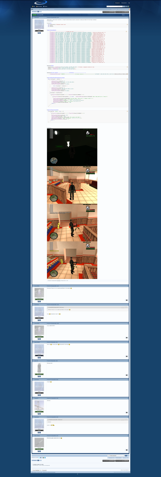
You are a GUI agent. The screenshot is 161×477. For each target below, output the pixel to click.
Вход (34, 6)
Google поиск (128, 6)
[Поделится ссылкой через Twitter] (39, 457)
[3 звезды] (126, 14)
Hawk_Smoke (37, 435)
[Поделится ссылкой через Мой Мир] (43, 457)
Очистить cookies (39, 472)
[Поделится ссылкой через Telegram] (45, 457)
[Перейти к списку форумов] (41, 2)
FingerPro (36, 398)
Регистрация (39, 6)
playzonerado (37, 342)
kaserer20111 (36, 286)
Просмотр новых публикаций (123, 9)
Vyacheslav (36, 17)
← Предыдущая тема (111, 457)
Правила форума (114, 9)
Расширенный (126, 6)
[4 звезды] (127, 14)
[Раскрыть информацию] (40, 33)
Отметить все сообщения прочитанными (49, 472)
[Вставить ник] (38, 33)
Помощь (45, 6)
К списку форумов (34, 472)
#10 (127, 435)
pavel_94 (36, 360)
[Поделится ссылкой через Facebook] (40, 457)
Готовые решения (118, 457)
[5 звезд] (128, 14)
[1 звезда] (125, 14)
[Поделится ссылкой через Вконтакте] (42, 457)
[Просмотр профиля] (39, 292)
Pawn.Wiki (128, 472)
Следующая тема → (125, 457)
